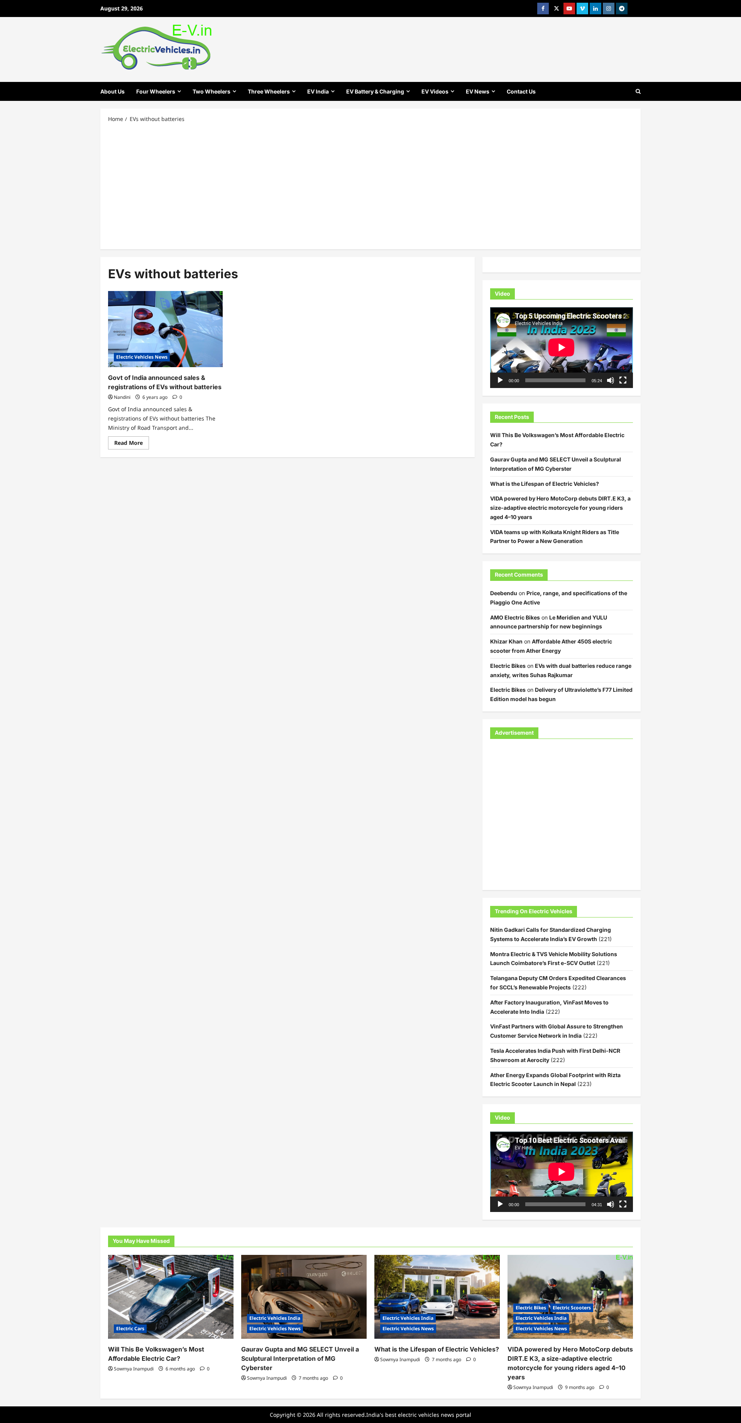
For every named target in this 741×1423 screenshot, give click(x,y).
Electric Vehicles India (274, 1318)
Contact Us (521, 91)
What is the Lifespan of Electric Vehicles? (544, 483)
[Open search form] (638, 91)
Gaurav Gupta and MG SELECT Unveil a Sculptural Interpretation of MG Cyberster (300, 1358)
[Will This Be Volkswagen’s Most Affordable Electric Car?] (170, 1297)
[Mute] (610, 380)
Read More (131, 444)
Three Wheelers (269, 91)
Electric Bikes (508, 665)
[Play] (500, 380)
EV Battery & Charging (375, 91)
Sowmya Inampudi (134, 1368)
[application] (561, 347)
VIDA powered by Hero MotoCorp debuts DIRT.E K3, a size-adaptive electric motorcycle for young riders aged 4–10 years (560, 507)
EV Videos (434, 91)
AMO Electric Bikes (515, 617)
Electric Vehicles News (141, 357)
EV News (477, 91)
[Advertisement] (370, 185)
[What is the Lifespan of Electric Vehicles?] (437, 1297)
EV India (318, 91)
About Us (112, 91)
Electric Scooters (572, 1307)
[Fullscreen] (623, 380)
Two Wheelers (211, 91)
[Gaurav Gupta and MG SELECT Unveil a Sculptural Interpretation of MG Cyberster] (304, 1297)
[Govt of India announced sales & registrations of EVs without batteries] (165, 329)
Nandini (122, 397)
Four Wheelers (155, 91)
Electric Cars (130, 1328)
